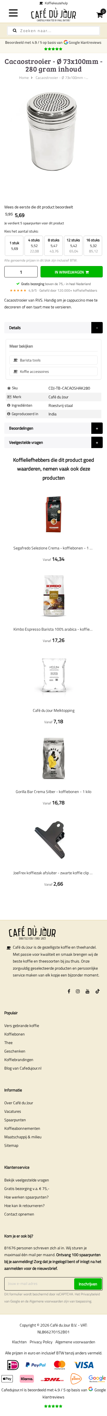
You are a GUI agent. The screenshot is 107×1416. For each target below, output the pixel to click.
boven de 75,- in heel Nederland (56, 283)
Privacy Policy (41, 1342)
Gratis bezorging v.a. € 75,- (26, 1188)
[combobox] (53, 30)
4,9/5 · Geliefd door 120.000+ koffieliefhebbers (53, 290)
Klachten (19, 1342)
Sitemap (11, 1145)
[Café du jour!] (53, 14)
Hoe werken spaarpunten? (26, 1197)
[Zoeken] (15, 30)
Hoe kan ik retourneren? (24, 1205)
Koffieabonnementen (22, 1128)
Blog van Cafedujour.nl (22, 1068)
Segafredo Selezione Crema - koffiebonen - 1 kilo (53, 548)
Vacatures (12, 1111)
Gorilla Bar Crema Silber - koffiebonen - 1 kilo (53, 791)
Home (24, 77)
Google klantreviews (85, 42)
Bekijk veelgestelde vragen (26, 1180)
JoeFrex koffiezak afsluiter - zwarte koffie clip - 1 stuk (53, 873)
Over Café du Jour (18, 1103)
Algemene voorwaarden (46, 1301)
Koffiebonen (14, 1034)
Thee (8, 1042)
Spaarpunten (15, 1120)
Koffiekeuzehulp (37, 3)
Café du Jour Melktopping (53, 710)
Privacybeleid (90, 1294)
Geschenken (14, 1051)
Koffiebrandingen (18, 1059)
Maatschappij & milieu (22, 1137)
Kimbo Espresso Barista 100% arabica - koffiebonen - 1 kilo (53, 629)
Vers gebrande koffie (21, 1025)
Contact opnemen (19, 1214)
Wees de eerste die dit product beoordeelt (38, 207)
